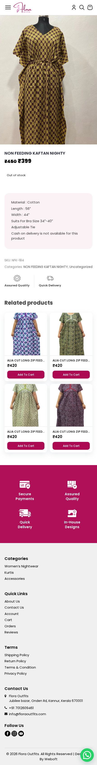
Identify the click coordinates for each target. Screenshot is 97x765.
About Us (12, 601)
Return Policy (15, 661)
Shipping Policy (17, 655)
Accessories (15, 578)
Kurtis (9, 572)
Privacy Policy (16, 673)
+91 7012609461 (21, 708)
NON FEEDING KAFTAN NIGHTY (45, 267)
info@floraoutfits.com (27, 714)
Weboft (51, 759)
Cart (8, 619)
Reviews (11, 632)
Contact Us (14, 607)
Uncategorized (80, 267)
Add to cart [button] (26, 375)
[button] (87, 755)
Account (12, 613)
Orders (10, 626)
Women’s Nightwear (21, 566)
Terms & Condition (20, 667)
